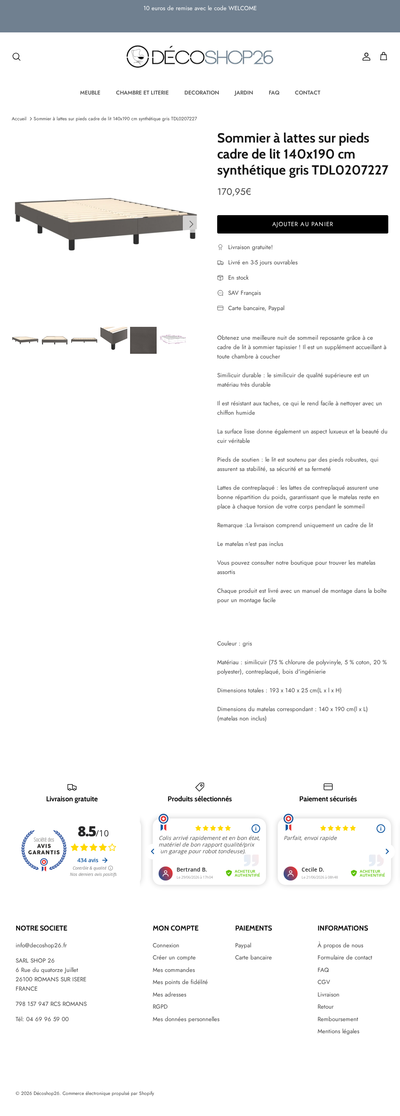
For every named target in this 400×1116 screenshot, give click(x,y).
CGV (324, 982)
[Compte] (365, 56)
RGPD (160, 1006)
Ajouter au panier (302, 224)
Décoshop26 (46, 1093)
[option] (106, 224)
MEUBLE (90, 92)
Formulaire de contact (345, 957)
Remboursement (338, 1019)
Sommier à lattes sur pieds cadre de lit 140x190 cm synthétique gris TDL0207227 (115, 118)
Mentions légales (338, 1031)
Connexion (166, 945)
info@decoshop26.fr (41, 945)
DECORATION (201, 92)
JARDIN (244, 92)
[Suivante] (191, 224)
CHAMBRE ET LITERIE (142, 92)
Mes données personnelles (186, 1019)
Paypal (243, 945)
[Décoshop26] (200, 57)
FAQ (274, 92)
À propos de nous (340, 945)
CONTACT (307, 92)
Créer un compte (174, 957)
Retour (326, 1006)
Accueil (19, 118)
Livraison (328, 994)
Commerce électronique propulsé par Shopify (108, 1093)
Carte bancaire (253, 957)
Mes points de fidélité (180, 982)
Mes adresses (169, 994)
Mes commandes (174, 970)
